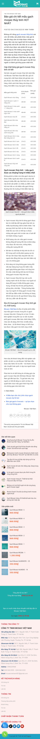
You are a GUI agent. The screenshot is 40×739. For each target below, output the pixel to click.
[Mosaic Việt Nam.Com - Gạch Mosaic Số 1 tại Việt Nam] (20, 3)
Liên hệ (3, 689)
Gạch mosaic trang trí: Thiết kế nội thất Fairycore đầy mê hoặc (20, 479)
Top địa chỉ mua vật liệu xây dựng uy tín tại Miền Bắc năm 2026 (21, 460)
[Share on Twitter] (18, 415)
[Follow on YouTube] (22, 726)
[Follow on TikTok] (10, 726)
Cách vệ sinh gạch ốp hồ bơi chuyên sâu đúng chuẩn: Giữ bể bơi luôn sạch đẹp (22, 447)
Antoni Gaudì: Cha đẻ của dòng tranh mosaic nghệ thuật (21, 492)
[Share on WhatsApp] (11, 415)
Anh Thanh (29, 29)
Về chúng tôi (5, 682)
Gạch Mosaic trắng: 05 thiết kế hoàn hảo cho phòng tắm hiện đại (21, 499)
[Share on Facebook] (14, 415)
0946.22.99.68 (27, 596)
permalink (20, 427)
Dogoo (28, 736)
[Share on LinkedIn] (29, 415)
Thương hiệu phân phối (8, 701)
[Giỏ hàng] (37, 3)
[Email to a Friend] (21, 415)
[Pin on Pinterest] (25, 415)
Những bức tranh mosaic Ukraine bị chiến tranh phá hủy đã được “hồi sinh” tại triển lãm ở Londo (22, 454)
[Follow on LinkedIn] (18, 726)
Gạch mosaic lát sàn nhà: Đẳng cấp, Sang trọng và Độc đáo (22, 467)
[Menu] (3, 3)
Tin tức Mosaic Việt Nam (12, 13)
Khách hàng (4, 704)
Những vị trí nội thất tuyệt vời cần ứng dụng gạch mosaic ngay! (21, 486)
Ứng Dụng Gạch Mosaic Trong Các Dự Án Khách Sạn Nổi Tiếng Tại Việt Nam (20, 441)
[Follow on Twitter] (14, 726)
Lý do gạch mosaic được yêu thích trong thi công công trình (21, 473)
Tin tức (3, 685)
